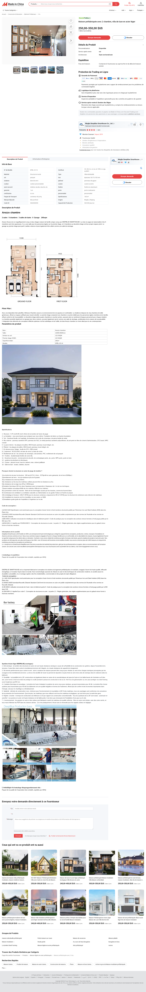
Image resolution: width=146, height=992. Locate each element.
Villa (39, 14)
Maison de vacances (79, 938)
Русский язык (55, 977)
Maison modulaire (7, 942)
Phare (71, 964)
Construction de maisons (58, 964)
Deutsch (70, 977)
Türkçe (112, 977)
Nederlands (77, 977)
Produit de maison (22, 964)
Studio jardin (41, 942)
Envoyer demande (94, 38)
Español (33, 977)
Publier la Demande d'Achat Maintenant (62, 836)
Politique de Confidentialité (71, 975)
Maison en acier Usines (39, 964)
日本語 (95, 977)
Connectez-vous (84, 150)
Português (40, 977)
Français (47, 977)
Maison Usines (8, 964)
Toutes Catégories (10, 10)
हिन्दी (100, 977)
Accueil (4, 14)
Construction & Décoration (15, 14)
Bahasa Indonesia (128, 977)
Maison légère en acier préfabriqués (48, 945)
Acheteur (112, 10)
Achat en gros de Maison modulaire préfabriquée (110, 964)
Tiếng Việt (119, 977)
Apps (130, 10)
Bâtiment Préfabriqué (30, 14)
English (27, 977)
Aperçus (112, 975)
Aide (123, 10)
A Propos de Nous (36, 975)
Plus (3, 968)
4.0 (119, 162)
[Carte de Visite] (141, 168)
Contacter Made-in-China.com (89, 975)
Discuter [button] (129, 38)
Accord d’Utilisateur (57, 975)
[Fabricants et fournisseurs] (13, 4)
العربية (84, 977)
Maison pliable (113, 938)
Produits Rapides (103, 975)
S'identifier (141, 5)
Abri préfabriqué (78, 945)
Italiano (64, 977)
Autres (111, 945)
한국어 (89, 977)
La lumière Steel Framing (9, 945)
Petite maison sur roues (45, 938)
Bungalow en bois (114, 942)
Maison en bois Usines (84, 964)
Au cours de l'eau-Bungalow (81, 942)
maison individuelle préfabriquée (12, 938)
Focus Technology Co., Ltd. (72, 981)
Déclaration (46, 975)
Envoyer (18, 836)
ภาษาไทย (105, 977)
